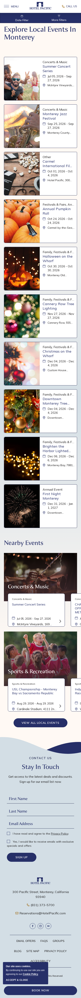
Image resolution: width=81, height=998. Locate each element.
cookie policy (30, 974)
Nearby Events (23, 543)
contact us (40, 758)
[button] (40, 722)
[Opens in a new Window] (69, 6)
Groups (58, 941)
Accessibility (40, 961)
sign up (22, 857)
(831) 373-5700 (42, 905)
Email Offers (26, 941)
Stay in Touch (40, 766)
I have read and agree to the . (40, 833)
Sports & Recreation (31, 671)
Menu (11, 6)
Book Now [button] (40, 990)
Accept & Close (17, 980)
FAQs (44, 941)
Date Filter (22, 20)
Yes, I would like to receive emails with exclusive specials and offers (40, 843)
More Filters (59, 20)
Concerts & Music (28, 586)
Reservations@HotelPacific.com (42, 913)
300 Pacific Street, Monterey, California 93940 (40, 894)
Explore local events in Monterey (40, 33)
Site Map (32, 951)
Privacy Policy (59, 833)
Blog (17, 951)
